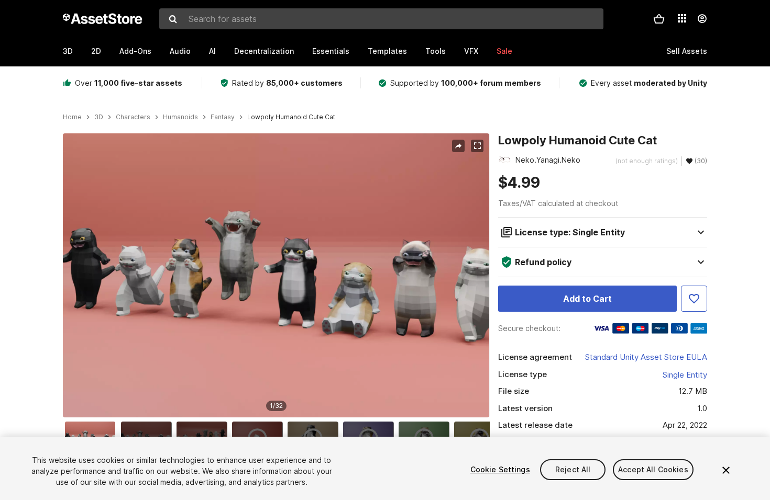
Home (72, 117)
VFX (471, 51)
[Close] (726, 470)
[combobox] (381, 18)
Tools (435, 51)
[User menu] (702, 19)
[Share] (458, 146)
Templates (387, 51)
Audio (180, 51)
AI (212, 51)
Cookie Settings (500, 469)
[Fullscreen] (477, 146)
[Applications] (682, 18)
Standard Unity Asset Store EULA (646, 357)
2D (96, 51)
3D (68, 51)
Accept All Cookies (653, 469)
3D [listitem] (98, 117)
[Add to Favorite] (694, 299)
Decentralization (264, 51)
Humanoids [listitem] (180, 117)
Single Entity (685, 375)
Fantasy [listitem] (223, 117)
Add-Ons (135, 51)
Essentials (330, 51)
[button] (659, 19)
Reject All (572, 469)
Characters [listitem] (133, 117)
